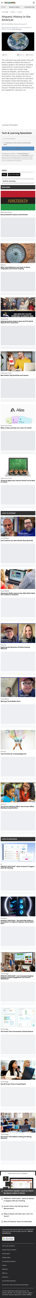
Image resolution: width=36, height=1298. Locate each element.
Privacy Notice (24, 155)
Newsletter (30, 55)
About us (4, 1273)
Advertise (5, 1269)
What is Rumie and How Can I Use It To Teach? (18, 1215)
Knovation (14, 125)
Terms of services (22, 153)
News (4, 175)
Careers (4, 1265)
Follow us (21, 55)
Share (6, 55)
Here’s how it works (16, 29)
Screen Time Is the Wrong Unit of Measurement (16, 1207)
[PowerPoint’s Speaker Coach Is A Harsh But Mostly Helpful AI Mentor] (18, 1185)
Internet (20, 12)
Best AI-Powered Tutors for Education (18, 1221)
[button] (2, 2)
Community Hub (29, 7)
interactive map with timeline (16, 60)
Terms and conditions (8, 1246)
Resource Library (14, 7)
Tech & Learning (8, 24)
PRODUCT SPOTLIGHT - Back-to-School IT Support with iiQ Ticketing (19, 1200)
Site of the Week (14, 175)
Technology (5, 12)
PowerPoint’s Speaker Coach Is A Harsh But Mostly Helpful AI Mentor (18, 1192)
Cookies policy (6, 1257)
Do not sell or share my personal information (15, 1285)
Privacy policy (6, 1253)
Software (13, 12)
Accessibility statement (9, 1261)
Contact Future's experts (9, 1250)
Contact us (5, 1277)
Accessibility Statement (9, 1281)
